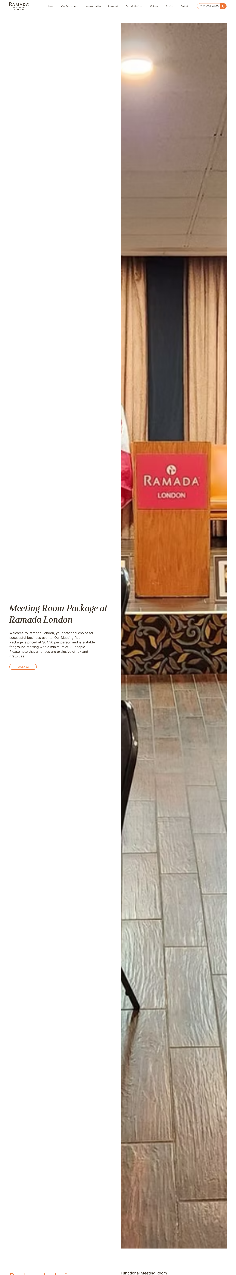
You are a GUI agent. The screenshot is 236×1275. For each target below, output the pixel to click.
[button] (23, 667)
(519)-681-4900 (209, 6)
